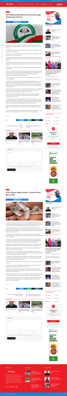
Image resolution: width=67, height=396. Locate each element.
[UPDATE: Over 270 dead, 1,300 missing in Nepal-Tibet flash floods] (37, 136)
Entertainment (44, 4)
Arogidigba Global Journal (50, 76)
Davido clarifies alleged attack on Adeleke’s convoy (56, 85)
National (32, 4)
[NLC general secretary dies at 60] (11, 136)
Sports (50, 4)
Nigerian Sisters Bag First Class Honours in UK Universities (55, 385)
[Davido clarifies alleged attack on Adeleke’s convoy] (48, 85)
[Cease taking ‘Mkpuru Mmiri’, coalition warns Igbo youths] (24, 211)
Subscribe (59, 4)
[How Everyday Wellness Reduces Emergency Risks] (48, 53)
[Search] (62, 1)
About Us (6, 1)
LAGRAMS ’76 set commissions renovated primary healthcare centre (24, 141)
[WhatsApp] (2, 61)
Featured (7, 115)
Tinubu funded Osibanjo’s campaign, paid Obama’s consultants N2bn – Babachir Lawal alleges (56, 92)
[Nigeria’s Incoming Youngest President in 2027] (47, 379)
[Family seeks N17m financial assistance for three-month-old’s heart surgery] (48, 46)
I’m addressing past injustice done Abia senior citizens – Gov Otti (36, 386)
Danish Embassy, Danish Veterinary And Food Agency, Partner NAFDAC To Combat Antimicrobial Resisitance (53, 72)
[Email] (2, 56)
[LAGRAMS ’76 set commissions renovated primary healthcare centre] (24, 136)
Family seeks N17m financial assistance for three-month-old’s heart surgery (56, 46)
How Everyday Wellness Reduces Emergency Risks (56, 53)
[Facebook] (2, 48)
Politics (37, 4)
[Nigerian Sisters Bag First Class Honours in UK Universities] (47, 385)
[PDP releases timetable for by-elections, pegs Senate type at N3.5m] (24, 33)
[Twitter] (2, 51)
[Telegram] (2, 59)
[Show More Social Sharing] (30, 22)
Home (20, 4)
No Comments (15, 19)
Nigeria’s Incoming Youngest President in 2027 (56, 378)
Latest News (25, 4)
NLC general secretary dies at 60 (11, 141)
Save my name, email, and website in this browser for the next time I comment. (20, 166)
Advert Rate (11, 1)
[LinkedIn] (2, 53)
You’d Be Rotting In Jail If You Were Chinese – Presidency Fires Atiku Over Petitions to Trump (56, 107)
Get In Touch (16, 1)
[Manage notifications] (64, 394)
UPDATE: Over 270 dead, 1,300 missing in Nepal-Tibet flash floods (36, 141)
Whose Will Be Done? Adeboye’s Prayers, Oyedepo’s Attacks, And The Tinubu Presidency (56, 99)
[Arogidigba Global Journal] (10, 4)
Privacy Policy (54, 147)
